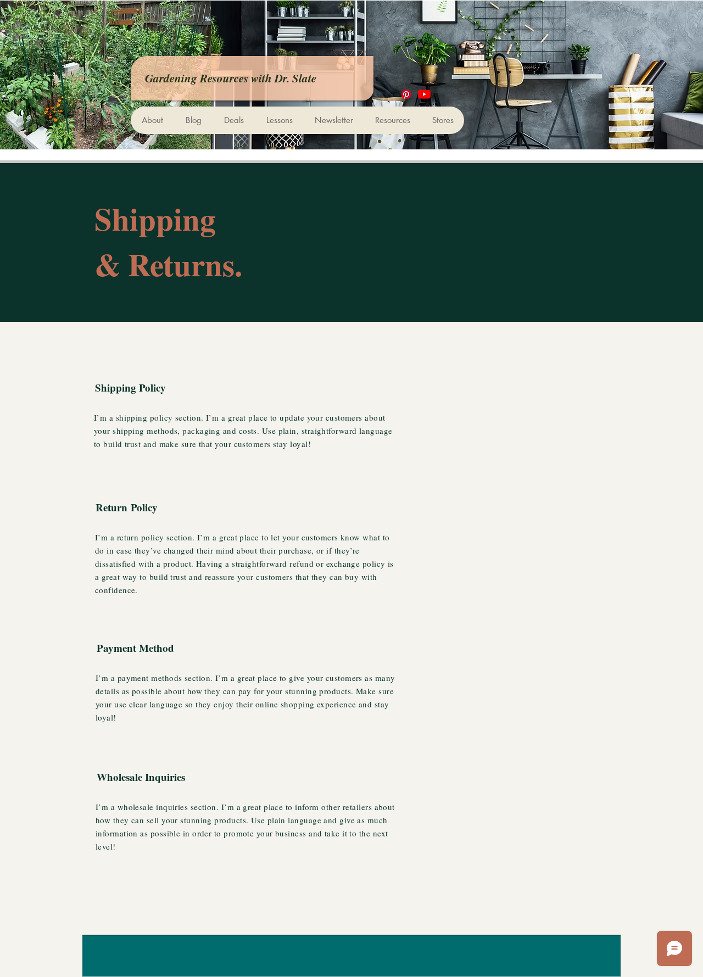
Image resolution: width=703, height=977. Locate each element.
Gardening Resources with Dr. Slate (230, 78)
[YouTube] (424, 94)
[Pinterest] (406, 94)
